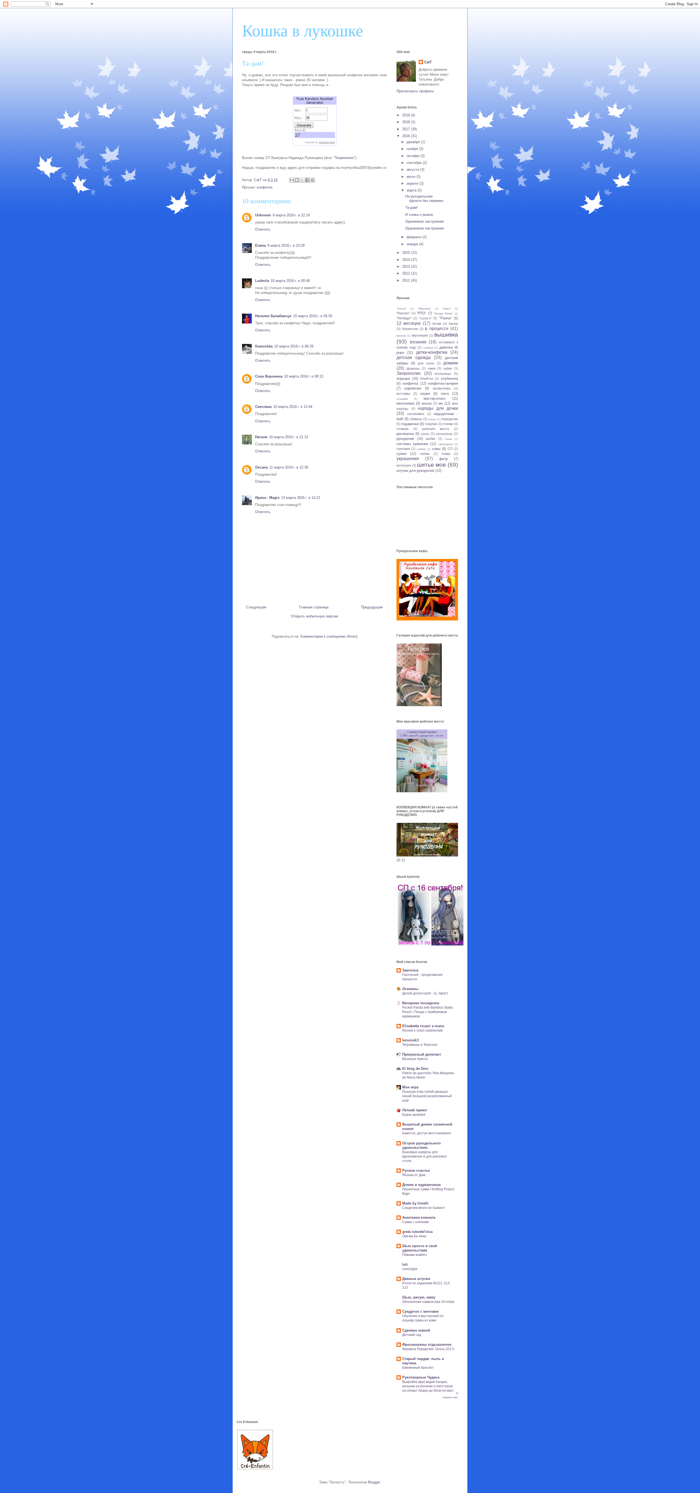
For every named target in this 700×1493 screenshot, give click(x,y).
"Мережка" (424, 308)
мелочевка (405, 403)
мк (441, 403)
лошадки (402, 398)
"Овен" (446, 308)
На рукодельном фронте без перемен (424, 198)
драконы (413, 368)
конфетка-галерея (443, 383)
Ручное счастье (416, 1170)
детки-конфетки (431, 352)
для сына (426, 363)
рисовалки (405, 434)
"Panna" (445, 318)
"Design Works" (444, 313)
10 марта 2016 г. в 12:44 (292, 407)
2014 (406, 260)
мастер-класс (435, 398)
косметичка (441, 388)
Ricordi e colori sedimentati (422, 1030)
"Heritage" (404, 318)
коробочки (412, 388)
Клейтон (426, 378)
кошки (425, 393)
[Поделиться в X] (302, 180)
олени (432, 419)
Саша (448, 438)
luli (405, 1264)
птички (448, 424)
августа (413, 169)
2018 (406, 122)
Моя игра (410, 1087)
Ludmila (262, 281)
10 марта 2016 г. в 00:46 (290, 281)
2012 (406, 273)
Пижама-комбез (414, 1255)
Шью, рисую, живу (418, 1297)
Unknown (263, 215)
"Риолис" (403, 313)
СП (450, 448)
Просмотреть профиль (415, 91)
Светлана (263, 407)
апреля (413, 183)
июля (411, 177)
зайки (447, 368)
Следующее (256, 607)
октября (414, 156)
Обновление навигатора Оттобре (428, 1302)
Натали (261, 437)
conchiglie (410, 1269)
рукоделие (405, 439)
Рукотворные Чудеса (420, 1377)
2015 (406, 253)
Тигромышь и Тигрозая (419, 1045)
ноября (413, 149)
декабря (414, 142)
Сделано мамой (416, 1330)
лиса (445, 393)
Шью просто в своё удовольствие (419, 1248)
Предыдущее (372, 607)
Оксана (261, 467)
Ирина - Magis (267, 498)
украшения (407, 458)
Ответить (262, 229)
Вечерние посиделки (420, 1003)
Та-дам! (411, 207)
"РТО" (421, 313)
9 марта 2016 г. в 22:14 (291, 215)
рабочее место (435, 429)
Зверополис (408, 373)
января (413, 244)
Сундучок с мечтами (420, 1311)
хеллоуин (403, 465)
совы (436, 449)
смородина (445, 444)
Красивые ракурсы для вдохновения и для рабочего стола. (424, 1156)
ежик (431, 368)
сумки (401, 454)
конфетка (264, 187)
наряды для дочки (438, 408)
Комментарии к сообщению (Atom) (329, 636)
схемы (425, 453)
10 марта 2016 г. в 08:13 (303, 376)
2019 (406, 115)
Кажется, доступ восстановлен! (426, 1133)
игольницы (442, 373)
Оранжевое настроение (424, 221)
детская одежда (413, 357)
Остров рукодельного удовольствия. (421, 1145)
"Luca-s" (425, 318)
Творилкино (344, 158)
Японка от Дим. (414, 1175)
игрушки (403, 378)
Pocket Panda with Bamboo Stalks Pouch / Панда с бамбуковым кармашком (427, 1012)
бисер (453, 323)
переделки (449, 419)
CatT (428, 62)
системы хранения (412, 444)
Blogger (374, 1482)
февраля (414, 237)
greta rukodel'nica (417, 1232)
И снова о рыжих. (419, 215)
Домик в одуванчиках (421, 1185)
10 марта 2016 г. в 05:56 (312, 316)
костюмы (403, 393)
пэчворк (402, 429)
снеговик (403, 448)
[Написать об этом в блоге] (297, 180)
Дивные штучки (416, 1279)
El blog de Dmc (415, 1069)
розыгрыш (444, 433)
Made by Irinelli (415, 1203)
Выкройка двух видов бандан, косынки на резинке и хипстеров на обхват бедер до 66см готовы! (427, 1386)
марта (412, 190)
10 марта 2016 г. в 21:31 (288, 437)
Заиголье (410, 970)
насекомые (415, 414)
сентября (415, 163)
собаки (421, 448)
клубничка (449, 378)
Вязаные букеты (415, 1059)
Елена (260, 245)
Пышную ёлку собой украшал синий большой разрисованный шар (427, 1096)
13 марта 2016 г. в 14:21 (300, 498)
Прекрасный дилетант (421, 1054)
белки (436, 323)
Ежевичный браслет (418, 1368)
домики (450, 363)
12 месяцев (408, 323)
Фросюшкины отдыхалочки (426, 1344)
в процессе (436, 328)
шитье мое (431, 464)
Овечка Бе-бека (414, 1236)
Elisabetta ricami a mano (423, 1026)
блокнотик (410, 329)
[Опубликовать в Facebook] (307, 180)
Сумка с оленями (415, 1222)
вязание (418, 342)
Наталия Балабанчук (273, 316)
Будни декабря (413, 1115)
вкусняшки (420, 335)
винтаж (401, 335)
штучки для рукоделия (415, 471)
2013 (406, 266)
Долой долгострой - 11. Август (425, 993)
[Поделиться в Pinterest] (312, 180)
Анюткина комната (418, 1217)
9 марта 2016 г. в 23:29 (286, 245)
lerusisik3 (410, 1040)
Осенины (410, 989)
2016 (406, 136)
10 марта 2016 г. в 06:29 (293, 346)
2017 (406, 129)
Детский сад (411, 1335)
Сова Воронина (268, 376)
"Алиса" (401, 308)
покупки (431, 424)
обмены (416, 419)
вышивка (446, 334)
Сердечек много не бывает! (423, 1208)
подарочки (410, 424)
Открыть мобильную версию (314, 616)
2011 (406, 280)
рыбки (430, 438)
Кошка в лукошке (302, 31)
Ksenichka (264, 346)
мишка (427, 403)
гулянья (428, 347)
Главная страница (313, 607)
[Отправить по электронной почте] (291, 180)
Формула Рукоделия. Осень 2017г (428, 1349)
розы (425, 433)
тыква (445, 453)
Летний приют (414, 1110)
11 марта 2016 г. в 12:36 (288, 467)
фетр (443, 459)
